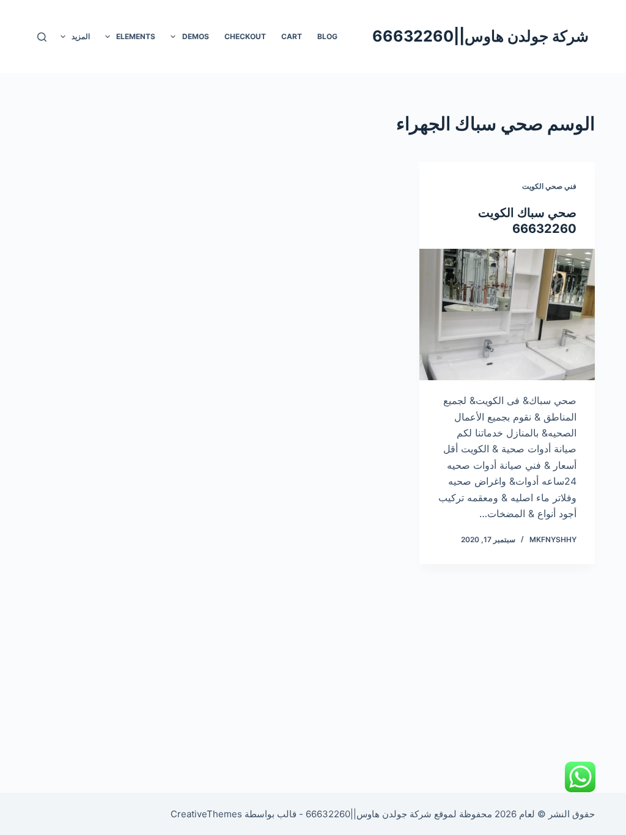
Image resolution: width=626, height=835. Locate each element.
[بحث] (41, 37)
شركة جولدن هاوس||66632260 (480, 36)
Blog (327, 36)
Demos (195, 36)
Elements (135, 36)
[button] (173, 36)
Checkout (245, 36)
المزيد (81, 36)
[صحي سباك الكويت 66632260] (507, 314)
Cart (291, 36)
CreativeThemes (206, 814)
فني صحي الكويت (549, 186)
